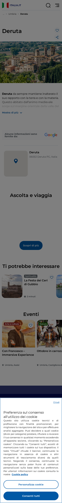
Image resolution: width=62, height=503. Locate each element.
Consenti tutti (31, 495)
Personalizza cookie (31, 484)
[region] (31, 450)
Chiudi (56, 402)
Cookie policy (20, 474)
